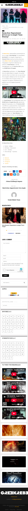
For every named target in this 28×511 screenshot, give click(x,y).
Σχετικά (6, 509)
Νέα (3, 30)
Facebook (7, 159)
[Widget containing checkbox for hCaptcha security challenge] (13, 270)
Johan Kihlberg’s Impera (14, 181)
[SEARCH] (24, 282)
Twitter (7, 163)
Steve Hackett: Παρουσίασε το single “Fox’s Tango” (13, 226)
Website (7, 158)
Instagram (7, 161)
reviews (18, 233)
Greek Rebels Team (7, 38)
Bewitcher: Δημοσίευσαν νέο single (14, 188)
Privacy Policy (12, 509)
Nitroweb (17, 506)
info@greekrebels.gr (16, 499)
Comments (11, 233)
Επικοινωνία (14, 496)
